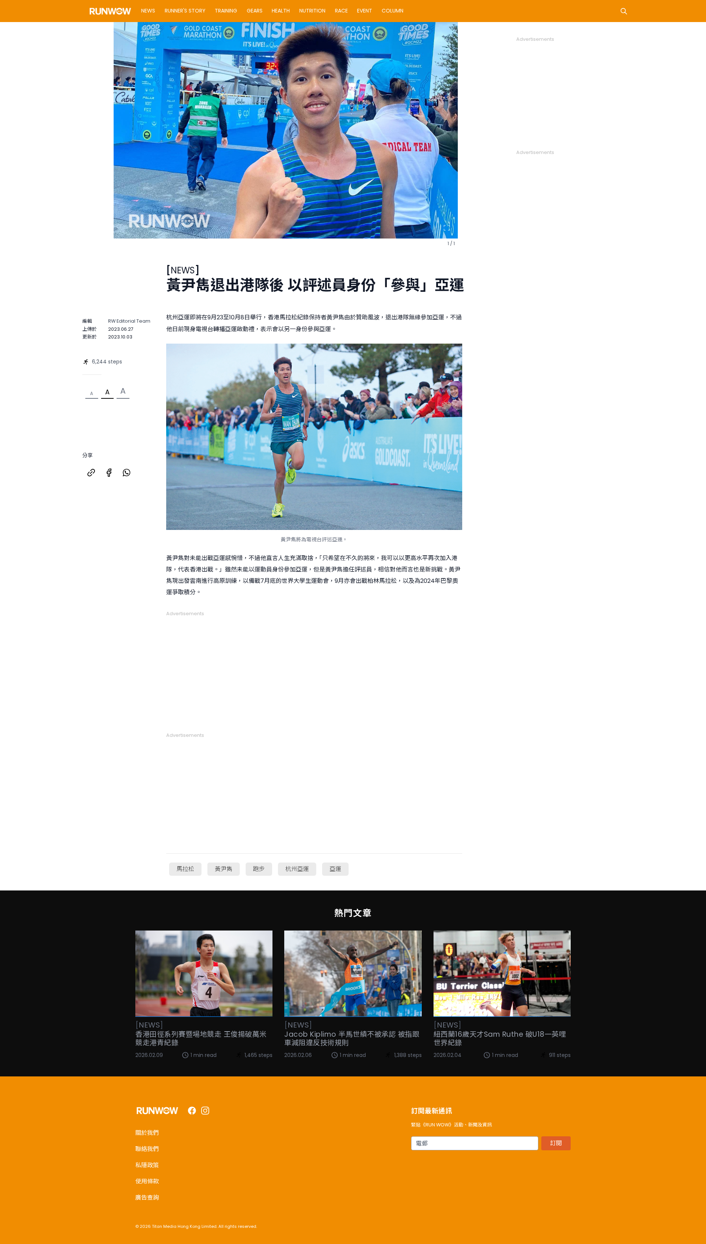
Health (281, 10)
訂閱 (556, 1143)
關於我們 (147, 1133)
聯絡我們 (147, 1149)
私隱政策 (147, 1165)
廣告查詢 (147, 1197)
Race (341, 10)
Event (364, 10)
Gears (255, 10)
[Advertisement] (314, 668)
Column (392, 10)
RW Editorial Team (129, 321)
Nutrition (312, 10)
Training (226, 10)
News (148, 10)
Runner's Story (185, 10)
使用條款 (147, 1181)
